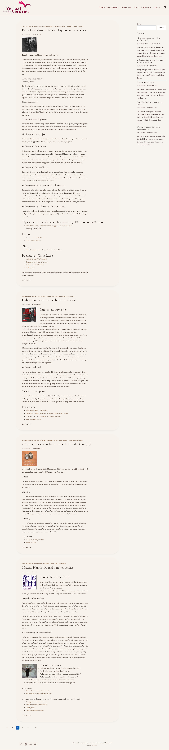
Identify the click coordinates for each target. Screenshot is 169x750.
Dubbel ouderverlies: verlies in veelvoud (49, 300)
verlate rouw (77, 26)
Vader (81, 440)
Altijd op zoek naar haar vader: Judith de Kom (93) (56, 444)
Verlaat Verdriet (66, 26)
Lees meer (26, 280)
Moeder (46, 563)
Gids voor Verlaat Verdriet (35, 265)
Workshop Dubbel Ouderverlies (36, 410)
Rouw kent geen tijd (32, 250)
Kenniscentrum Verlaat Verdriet (47, 26)
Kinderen (39, 563)
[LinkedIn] (35, 744)
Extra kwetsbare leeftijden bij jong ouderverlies (54, 30)
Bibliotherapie (47, 440)
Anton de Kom (31, 542)
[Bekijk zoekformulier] (165, 7)
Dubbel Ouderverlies (29, 296)
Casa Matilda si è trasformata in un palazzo (150, 103)
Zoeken (139, 24)
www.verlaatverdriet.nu (34, 241)
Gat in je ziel (30, 268)
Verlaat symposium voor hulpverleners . (49, 226)
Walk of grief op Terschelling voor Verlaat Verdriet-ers (150, 61)
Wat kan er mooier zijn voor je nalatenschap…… (148, 128)
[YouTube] (30, 744)
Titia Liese (27, 35)
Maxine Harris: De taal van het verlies (48, 567)
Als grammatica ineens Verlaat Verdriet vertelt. (148, 39)
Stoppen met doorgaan (145, 82)
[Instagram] (26, 744)
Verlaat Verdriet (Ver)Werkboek (36, 259)
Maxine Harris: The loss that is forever (38, 694)
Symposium (41, 296)
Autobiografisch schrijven (31, 440)
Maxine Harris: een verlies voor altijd (38, 691)
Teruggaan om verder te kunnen (36, 262)
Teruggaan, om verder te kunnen (57, 296)
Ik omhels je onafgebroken (35, 540)
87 (36, 727)
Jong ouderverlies (28, 26)
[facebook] (21, 744)
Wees (72, 296)
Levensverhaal (73, 440)
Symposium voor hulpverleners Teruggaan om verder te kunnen (47, 413)
